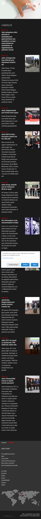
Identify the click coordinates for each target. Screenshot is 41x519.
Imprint (11, 258)
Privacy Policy (5, 258)
